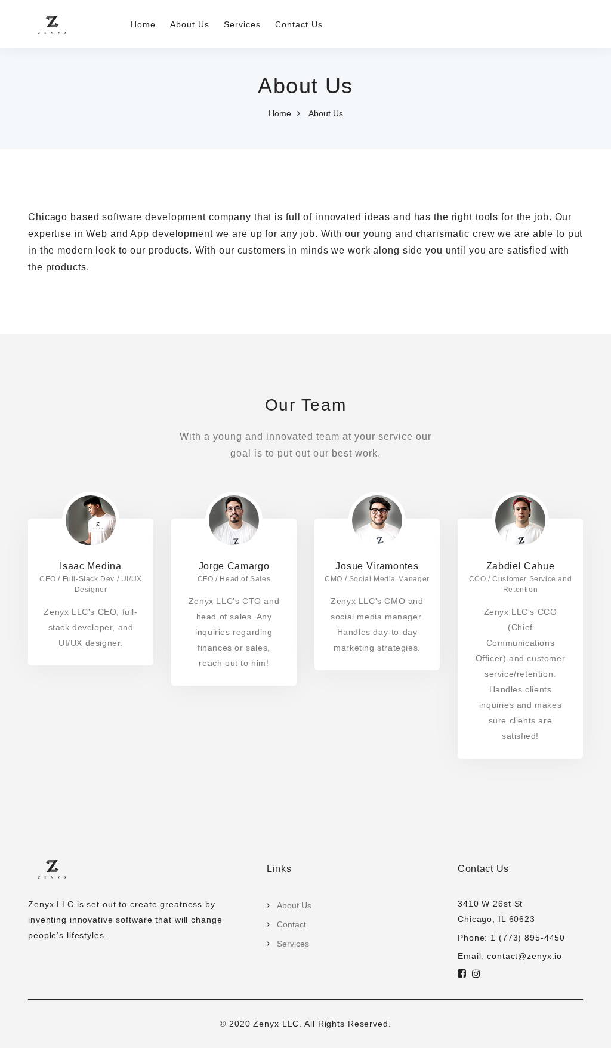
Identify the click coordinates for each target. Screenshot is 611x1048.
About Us (189, 24)
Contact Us (299, 24)
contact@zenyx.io (524, 956)
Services (242, 24)
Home (143, 24)
